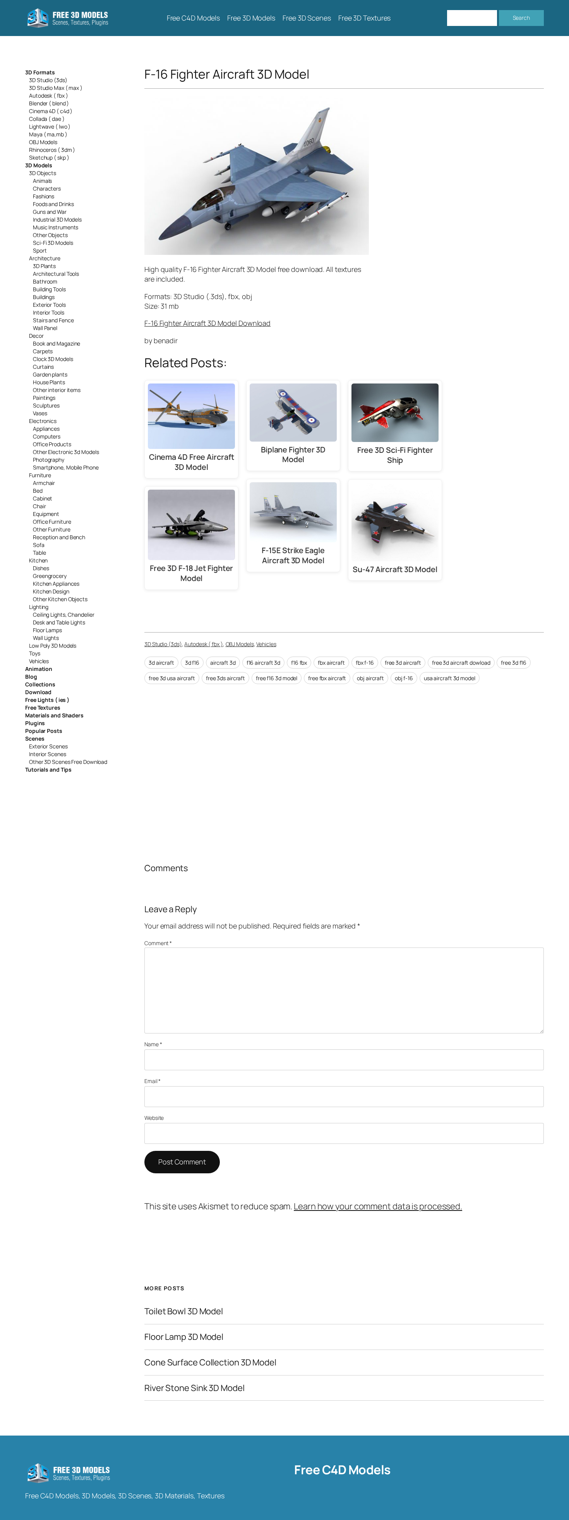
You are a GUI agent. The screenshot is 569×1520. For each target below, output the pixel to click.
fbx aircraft (331, 662)
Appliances (46, 428)
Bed (38, 490)
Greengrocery (50, 575)
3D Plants (44, 266)
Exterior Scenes (48, 746)
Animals (42, 180)
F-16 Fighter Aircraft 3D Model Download (207, 323)
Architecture (44, 258)
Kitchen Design (51, 591)
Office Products (52, 444)
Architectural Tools (56, 273)
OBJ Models (43, 142)
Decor (36, 335)
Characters (47, 188)
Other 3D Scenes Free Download (68, 761)
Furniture (40, 475)
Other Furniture (51, 529)
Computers (46, 436)
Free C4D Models (342, 1469)
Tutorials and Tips (48, 769)
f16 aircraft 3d (264, 662)
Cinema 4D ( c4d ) (50, 111)
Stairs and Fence (53, 320)
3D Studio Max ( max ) (55, 87)
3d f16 (192, 662)
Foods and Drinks (53, 204)
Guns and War (50, 211)
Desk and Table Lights (59, 622)
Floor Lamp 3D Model (183, 1337)
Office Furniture (52, 521)
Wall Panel (45, 328)
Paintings (44, 397)
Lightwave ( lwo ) (49, 126)
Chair (39, 506)
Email (152, 1081)
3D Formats (40, 72)
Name (153, 1044)
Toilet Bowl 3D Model (183, 1311)
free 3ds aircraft (225, 678)
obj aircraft (370, 678)
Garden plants (50, 374)
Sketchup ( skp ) (49, 157)
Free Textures (42, 707)
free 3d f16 (513, 662)
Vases (40, 413)
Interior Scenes (47, 754)
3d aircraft (161, 662)
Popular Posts (43, 730)
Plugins (35, 723)
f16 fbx (299, 662)
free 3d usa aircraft (172, 678)
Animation (38, 668)
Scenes (34, 738)
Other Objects (50, 235)
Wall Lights (46, 637)
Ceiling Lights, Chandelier (63, 614)
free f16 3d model (276, 678)
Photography (48, 459)
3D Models (38, 165)
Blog (31, 676)
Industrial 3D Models (57, 219)
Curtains (43, 366)
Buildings (44, 297)
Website (154, 1117)
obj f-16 (404, 678)
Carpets (43, 351)
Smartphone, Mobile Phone (66, 467)
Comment (158, 943)
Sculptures (46, 405)
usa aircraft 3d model (449, 678)
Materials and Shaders (54, 715)
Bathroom (45, 281)
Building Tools (49, 289)
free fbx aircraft (327, 678)
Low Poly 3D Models (52, 645)
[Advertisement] (480, 152)
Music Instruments (55, 227)
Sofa (39, 545)
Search (521, 17)
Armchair (44, 483)
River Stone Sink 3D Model (194, 1388)
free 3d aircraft (403, 662)
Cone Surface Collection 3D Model (210, 1362)
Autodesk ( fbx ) (48, 95)
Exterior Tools (49, 304)
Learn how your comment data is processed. (378, 1206)
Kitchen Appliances (56, 583)
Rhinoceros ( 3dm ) (52, 149)
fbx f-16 (365, 662)
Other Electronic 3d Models (66, 452)
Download (38, 692)
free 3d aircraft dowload (461, 662)
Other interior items (57, 390)
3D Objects (42, 173)
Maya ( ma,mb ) (48, 134)
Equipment (46, 514)
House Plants (49, 382)
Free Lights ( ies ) (47, 699)
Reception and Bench (59, 537)
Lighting (38, 606)
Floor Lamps (47, 630)
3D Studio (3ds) (48, 80)
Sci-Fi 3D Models (53, 242)
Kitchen (38, 560)
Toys (34, 653)
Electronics (43, 421)
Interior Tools (48, 312)
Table (39, 552)
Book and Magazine (56, 343)
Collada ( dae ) (47, 118)
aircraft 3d (223, 662)
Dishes (41, 568)
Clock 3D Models (53, 359)
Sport (40, 250)
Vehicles (39, 661)
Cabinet (42, 498)
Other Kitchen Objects (60, 599)
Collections (40, 684)
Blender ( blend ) (49, 103)
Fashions (43, 196)
